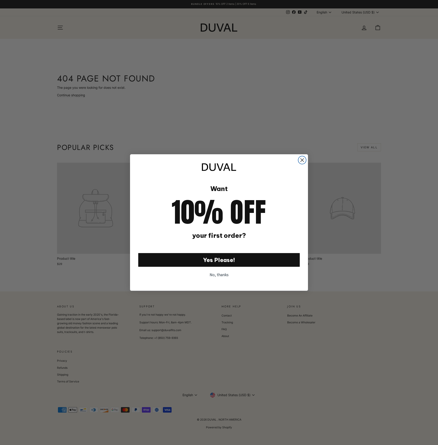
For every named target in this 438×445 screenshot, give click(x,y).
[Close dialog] (302, 160)
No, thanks (219, 274)
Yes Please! (219, 260)
